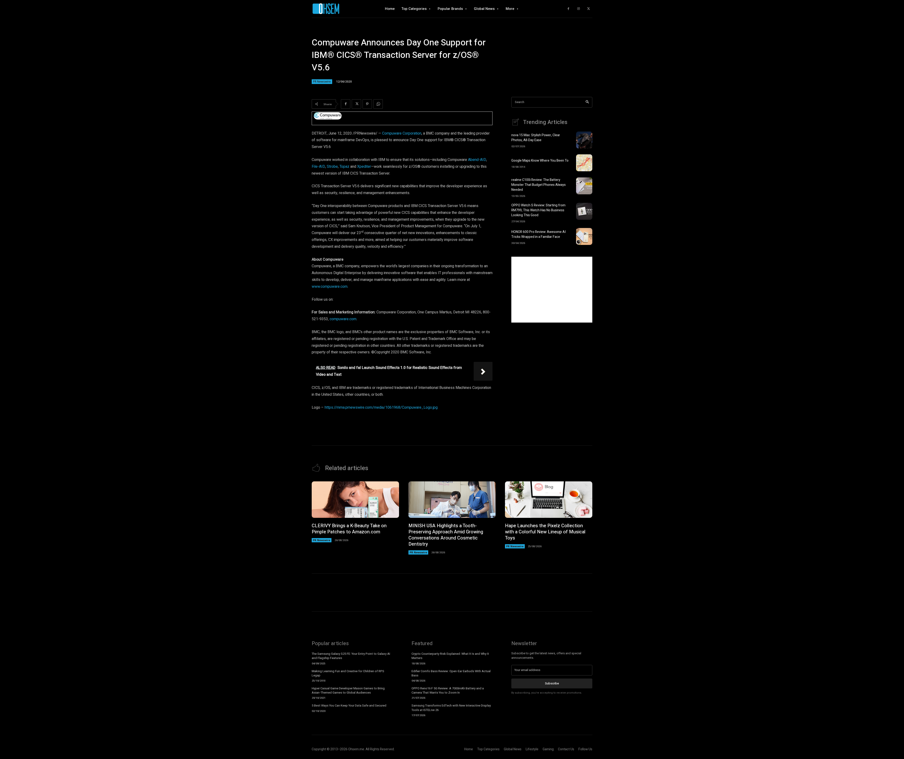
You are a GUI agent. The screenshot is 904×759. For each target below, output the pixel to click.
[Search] (587, 102)
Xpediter (364, 166)
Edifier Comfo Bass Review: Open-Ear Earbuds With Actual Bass (451, 673)
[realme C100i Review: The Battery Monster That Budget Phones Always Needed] (584, 185)
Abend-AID (477, 160)
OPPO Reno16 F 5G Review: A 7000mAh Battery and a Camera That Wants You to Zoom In (448, 690)
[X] (588, 9)
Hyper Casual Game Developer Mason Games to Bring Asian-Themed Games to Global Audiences (348, 690)
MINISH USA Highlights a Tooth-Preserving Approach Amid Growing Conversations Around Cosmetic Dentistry (445, 534)
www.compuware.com (329, 286)
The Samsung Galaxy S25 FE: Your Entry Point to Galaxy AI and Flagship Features (351, 655)
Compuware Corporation (401, 133)
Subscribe (552, 683)
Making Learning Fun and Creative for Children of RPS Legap (348, 673)
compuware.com (343, 319)
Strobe (332, 166)
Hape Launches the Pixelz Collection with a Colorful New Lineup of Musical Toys (545, 531)
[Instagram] (578, 9)
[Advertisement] (551, 290)
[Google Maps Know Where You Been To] (584, 162)
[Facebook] (568, 9)
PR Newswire (322, 82)
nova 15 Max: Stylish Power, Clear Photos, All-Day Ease (535, 138)
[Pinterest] (367, 104)
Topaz (344, 166)
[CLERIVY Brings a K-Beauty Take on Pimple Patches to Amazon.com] (355, 499)
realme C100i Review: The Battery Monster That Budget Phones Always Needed (538, 184)
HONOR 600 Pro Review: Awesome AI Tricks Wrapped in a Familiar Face (538, 234)
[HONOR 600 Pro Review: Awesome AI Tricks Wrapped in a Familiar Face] (584, 236)
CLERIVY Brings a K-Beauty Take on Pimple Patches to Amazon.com (349, 528)
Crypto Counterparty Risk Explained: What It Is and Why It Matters (450, 655)
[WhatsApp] (378, 104)
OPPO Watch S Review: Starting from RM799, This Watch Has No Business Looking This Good (538, 210)
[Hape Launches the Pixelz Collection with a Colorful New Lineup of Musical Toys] (548, 499)
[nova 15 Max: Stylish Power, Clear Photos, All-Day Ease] (584, 140)
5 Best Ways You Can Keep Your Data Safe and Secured (349, 705)
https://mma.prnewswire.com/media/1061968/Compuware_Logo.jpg (381, 407)
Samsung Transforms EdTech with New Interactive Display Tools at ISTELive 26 (451, 707)
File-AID (318, 166)
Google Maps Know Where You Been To (540, 160)
